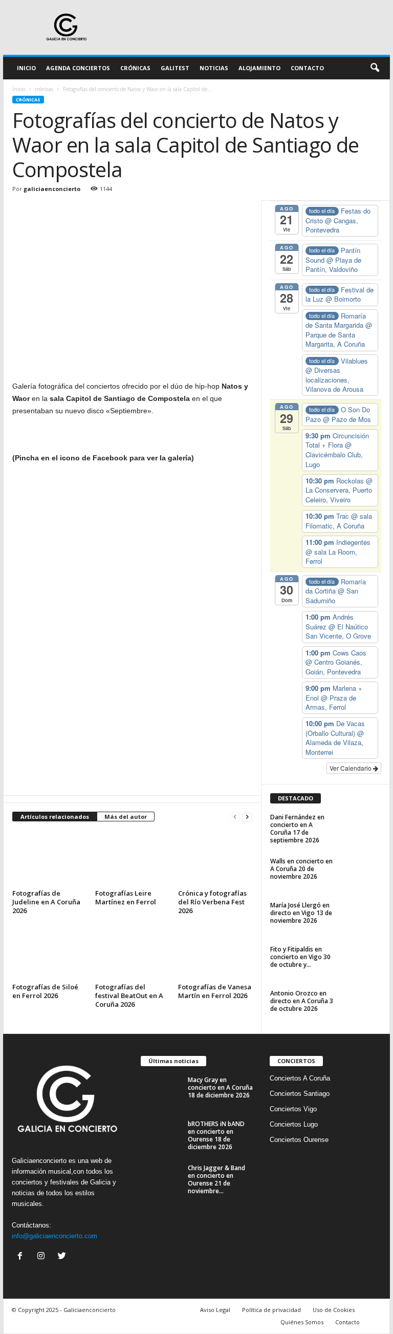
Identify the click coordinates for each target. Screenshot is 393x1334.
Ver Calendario (351, 768)
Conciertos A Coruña (300, 1078)
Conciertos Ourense (299, 1140)
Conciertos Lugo (294, 1124)
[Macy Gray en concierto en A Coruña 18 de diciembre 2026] (161, 1091)
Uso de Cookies (334, 1310)
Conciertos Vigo (293, 1109)
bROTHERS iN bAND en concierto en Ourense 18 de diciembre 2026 (216, 1135)
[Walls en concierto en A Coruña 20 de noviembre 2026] (361, 872)
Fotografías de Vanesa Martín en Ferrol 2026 (214, 991)
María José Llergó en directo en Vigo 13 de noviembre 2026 (301, 913)
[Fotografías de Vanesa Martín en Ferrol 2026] (215, 951)
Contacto (307, 68)
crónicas (44, 89)
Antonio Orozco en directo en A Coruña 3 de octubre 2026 (301, 1001)
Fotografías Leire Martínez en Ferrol (125, 897)
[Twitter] (63, 1257)
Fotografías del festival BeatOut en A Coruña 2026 (129, 995)
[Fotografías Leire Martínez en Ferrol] (132, 858)
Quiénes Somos (301, 1322)
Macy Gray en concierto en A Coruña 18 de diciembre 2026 (220, 1087)
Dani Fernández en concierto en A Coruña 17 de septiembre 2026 (297, 828)
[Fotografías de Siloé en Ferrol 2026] (49, 951)
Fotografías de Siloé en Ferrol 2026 (45, 991)
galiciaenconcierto (52, 189)
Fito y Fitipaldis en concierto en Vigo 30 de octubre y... (300, 957)
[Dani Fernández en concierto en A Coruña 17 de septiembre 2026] (361, 828)
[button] (374, 68)
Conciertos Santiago (300, 1093)
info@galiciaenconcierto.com (54, 1236)
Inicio (26, 68)
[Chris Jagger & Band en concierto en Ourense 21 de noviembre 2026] (161, 1179)
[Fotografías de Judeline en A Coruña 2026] (49, 858)
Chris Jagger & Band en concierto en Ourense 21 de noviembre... (216, 1179)
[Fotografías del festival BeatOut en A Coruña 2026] (132, 951)
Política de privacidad (271, 1310)
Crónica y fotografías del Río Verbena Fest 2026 (212, 901)
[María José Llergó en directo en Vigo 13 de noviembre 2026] (361, 916)
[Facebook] (22, 1257)
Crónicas (135, 68)
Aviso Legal (215, 1310)
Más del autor (125, 816)
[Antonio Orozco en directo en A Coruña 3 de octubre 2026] (361, 1004)
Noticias (214, 68)
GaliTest (175, 68)
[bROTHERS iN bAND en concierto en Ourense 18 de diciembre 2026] (161, 1135)
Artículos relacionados (54, 816)
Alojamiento (259, 68)
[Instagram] (43, 1257)
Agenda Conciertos (78, 68)
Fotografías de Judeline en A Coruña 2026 (46, 901)
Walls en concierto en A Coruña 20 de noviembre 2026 (301, 869)
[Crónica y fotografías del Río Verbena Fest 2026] (215, 858)
